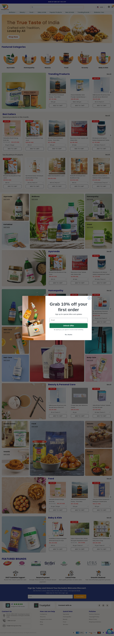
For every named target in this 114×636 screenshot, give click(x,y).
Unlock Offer (68, 326)
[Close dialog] (89, 298)
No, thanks (68, 334)
